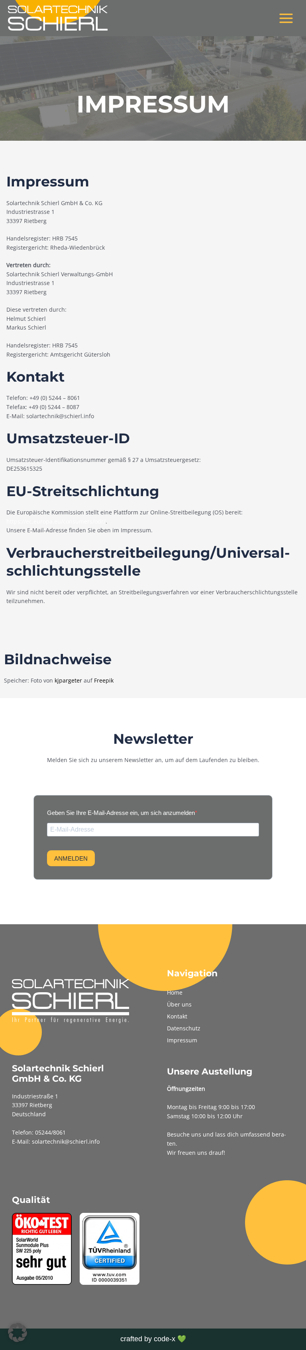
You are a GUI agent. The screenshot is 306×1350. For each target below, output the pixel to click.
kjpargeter (68, 680)
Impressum (182, 1040)
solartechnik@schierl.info (66, 1141)
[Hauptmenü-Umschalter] (286, 18)
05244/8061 (50, 1132)
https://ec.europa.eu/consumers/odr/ (56, 521)
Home (174, 992)
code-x (164, 1339)
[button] (17, 1332)
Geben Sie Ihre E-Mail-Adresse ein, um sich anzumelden (121, 812)
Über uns (179, 1004)
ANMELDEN (71, 858)
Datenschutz (183, 1028)
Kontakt (177, 1016)
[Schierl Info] (58, 18)
